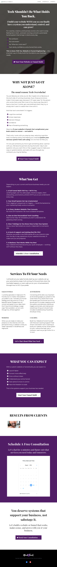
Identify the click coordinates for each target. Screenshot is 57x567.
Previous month (20, 465)
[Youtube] (30, 562)
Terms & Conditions (38, 558)
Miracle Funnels (25, 558)
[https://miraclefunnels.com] (28, 555)
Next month (37, 465)
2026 (30, 465)
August (26, 465)
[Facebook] (27, 562)
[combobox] (28, 493)
